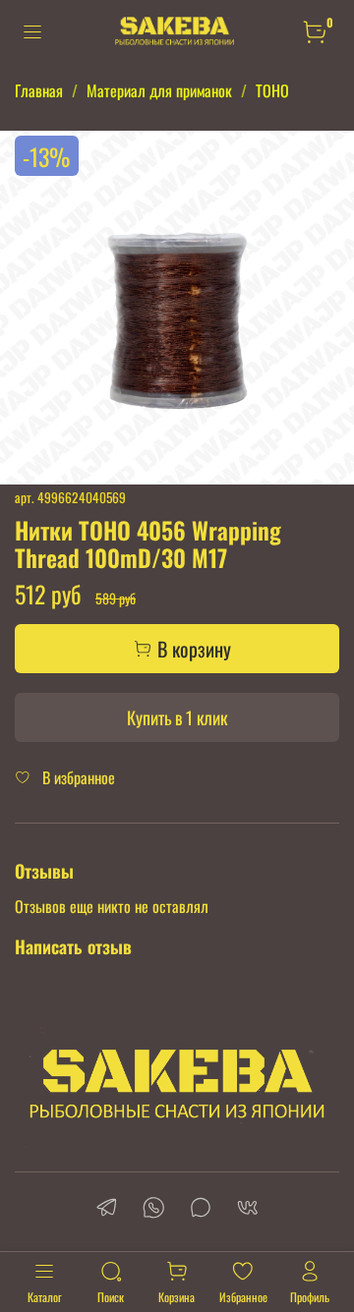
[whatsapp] (153, 1209)
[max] (200, 1209)
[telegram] (106, 1209)
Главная (39, 90)
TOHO (272, 90)
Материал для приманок (159, 90)
